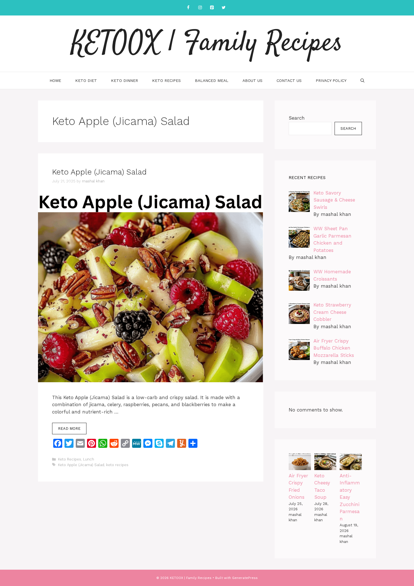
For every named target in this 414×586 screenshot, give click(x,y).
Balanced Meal (211, 80)
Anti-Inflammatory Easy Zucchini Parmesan (350, 497)
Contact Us (289, 80)
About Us (252, 80)
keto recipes (117, 465)
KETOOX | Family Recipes (207, 44)
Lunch (88, 459)
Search (297, 118)
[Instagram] (200, 8)
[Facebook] (188, 8)
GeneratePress (245, 578)
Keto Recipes (166, 80)
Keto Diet (86, 80)
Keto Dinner (124, 80)
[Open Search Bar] (362, 80)
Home (55, 80)
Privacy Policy (331, 80)
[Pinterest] (212, 8)
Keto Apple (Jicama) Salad (99, 171)
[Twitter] (223, 8)
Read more (69, 428)
